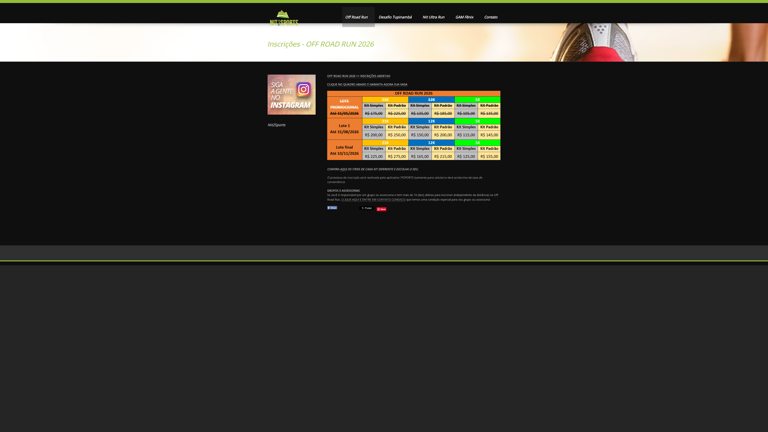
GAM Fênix (464, 17)
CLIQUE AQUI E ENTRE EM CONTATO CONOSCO (373, 199)
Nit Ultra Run (434, 17)
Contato (490, 17)
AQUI (343, 169)
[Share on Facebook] (332, 209)
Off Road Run (357, 17)
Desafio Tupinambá (396, 17)
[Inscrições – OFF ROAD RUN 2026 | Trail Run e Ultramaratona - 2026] (284, 19)
